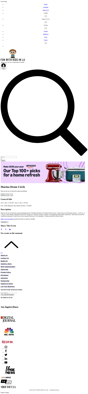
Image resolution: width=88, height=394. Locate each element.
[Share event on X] (6, 229)
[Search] (1, 159)
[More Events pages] (46, 28)
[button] (45, 13)
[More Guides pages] (46, 16)
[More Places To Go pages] (46, 22)
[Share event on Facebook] (1, 229)
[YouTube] (6, 363)
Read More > (4, 222)
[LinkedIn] (6, 360)
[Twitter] (6, 356)
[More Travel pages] (46, 43)
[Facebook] (6, 352)
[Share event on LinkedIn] (10, 229)
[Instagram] (6, 348)
